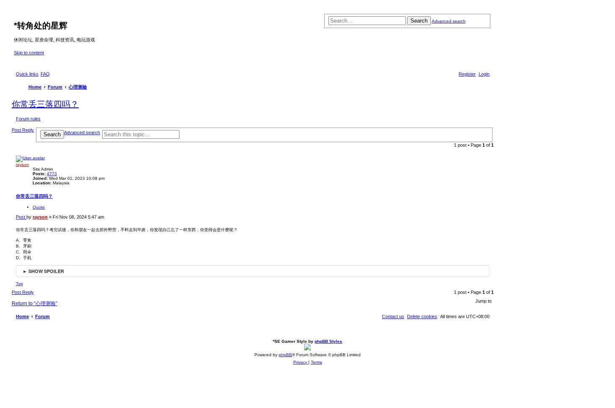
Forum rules (28, 118)
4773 (52, 173)
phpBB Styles (328, 341)
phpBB (285, 354)
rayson (22, 164)
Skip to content (29, 52)
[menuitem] (45, 73)
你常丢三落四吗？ (45, 104)
